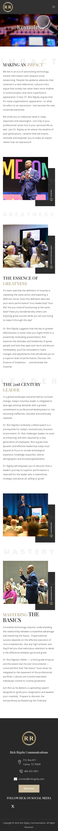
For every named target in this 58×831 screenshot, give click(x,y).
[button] (29, 789)
